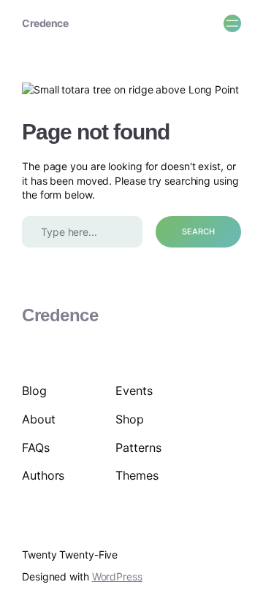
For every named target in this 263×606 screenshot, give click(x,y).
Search (198, 231)
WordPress (117, 576)
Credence (45, 23)
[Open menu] (232, 23)
